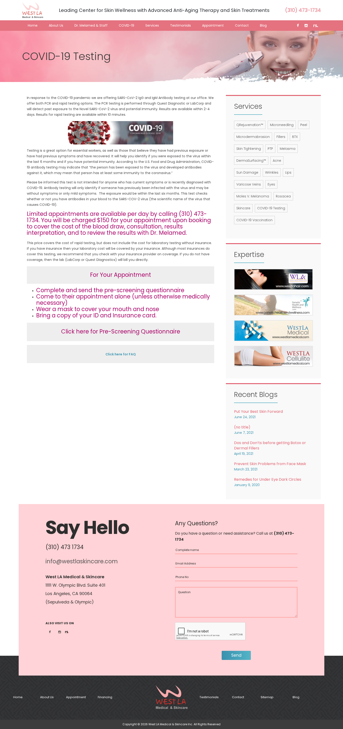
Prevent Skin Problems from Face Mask (270, 463)
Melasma (287, 148)
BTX (295, 136)
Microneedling (282, 125)
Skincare (243, 208)
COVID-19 (126, 25)
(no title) (242, 427)
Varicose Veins (248, 184)
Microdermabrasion (253, 136)
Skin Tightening (248, 148)
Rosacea (283, 196)
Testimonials (180, 25)
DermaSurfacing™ (251, 160)
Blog (263, 25)
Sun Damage (247, 172)
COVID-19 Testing (271, 208)
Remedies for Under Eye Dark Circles (267, 479)
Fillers (280, 136)
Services (152, 25)
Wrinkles (271, 172)
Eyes (271, 184)
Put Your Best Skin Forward (258, 411)
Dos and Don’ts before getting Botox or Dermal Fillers (270, 445)
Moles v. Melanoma (252, 196)
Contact (242, 25)
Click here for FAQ (120, 354)
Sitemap (267, 697)
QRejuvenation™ (249, 125)
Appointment (213, 25)
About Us (56, 25)
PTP (270, 148)
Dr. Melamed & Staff (91, 25)
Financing (105, 697)
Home (33, 25)
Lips (288, 172)
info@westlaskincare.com (82, 561)
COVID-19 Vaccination (254, 220)
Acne (277, 160)
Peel (303, 125)
